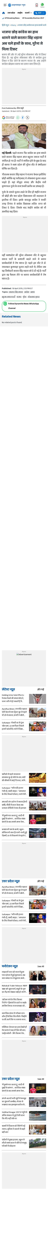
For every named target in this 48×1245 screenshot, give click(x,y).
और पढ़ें (40, 690)
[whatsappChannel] (42, 5)
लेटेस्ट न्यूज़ (8, 690)
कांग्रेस (26, 292)
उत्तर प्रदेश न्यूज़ (11, 882)
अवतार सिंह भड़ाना (16, 292)
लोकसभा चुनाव (34, 297)
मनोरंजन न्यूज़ (10, 967)
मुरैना (24, 297)
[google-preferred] (8, 118)
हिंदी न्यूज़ (5, 25)
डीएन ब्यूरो (20, 108)
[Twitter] (27, 117)
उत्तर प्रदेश (11, 13)
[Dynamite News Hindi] (16, 5)
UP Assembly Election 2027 (33, 18)
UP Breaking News (12, 18)
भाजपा (19, 297)
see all (41, 967)
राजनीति (28, 13)
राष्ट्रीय (20, 13)
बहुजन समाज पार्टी (8, 297)
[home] (3, 13)
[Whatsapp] (5, 304)
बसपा (32, 292)
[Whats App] (18, 117)
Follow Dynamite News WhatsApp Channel (23, 306)
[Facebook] (22, 117)
